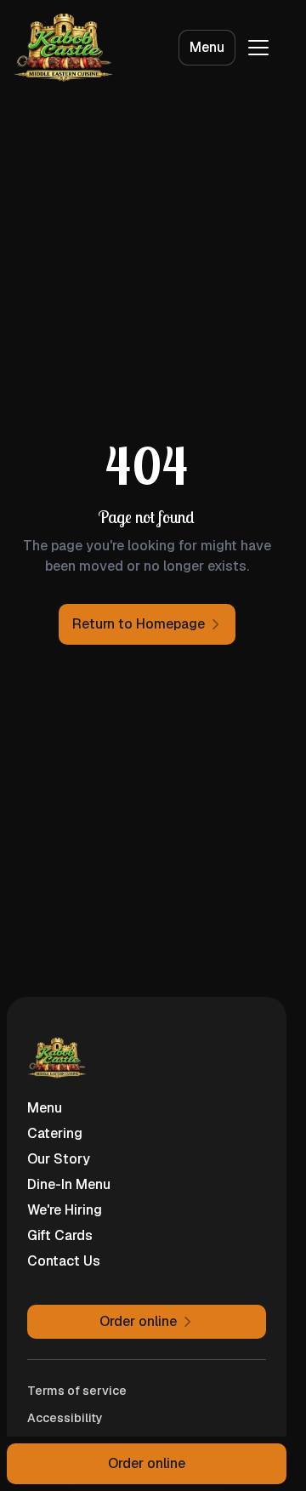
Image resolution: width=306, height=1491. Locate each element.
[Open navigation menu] (258, 48)
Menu (207, 47)
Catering (54, 1133)
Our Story (58, 1159)
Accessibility (65, 1418)
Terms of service (77, 1390)
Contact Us (63, 1261)
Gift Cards (60, 1235)
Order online (146, 1463)
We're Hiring (64, 1210)
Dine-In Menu (68, 1184)
